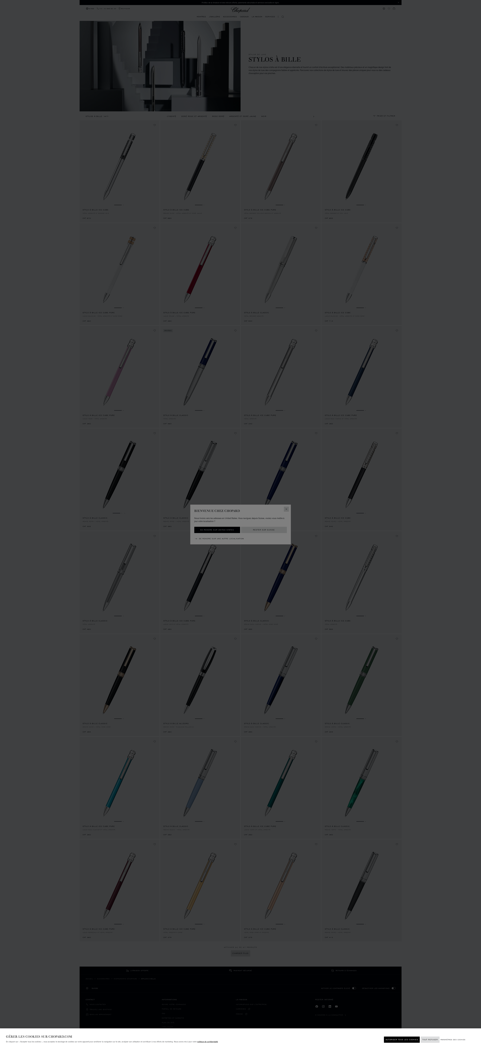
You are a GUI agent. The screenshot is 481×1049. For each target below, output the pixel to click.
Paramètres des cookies (453, 1040)
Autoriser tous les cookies (402, 1040)
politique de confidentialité (207, 1041)
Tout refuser (430, 1040)
